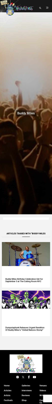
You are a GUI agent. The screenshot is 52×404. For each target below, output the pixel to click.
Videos (43, 390)
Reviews (26, 395)
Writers (43, 395)
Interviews (27, 390)
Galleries (26, 385)
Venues (43, 385)
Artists (7, 395)
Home (7, 385)
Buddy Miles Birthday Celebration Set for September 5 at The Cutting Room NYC (24, 280)
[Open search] (40, 8)
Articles (7, 390)
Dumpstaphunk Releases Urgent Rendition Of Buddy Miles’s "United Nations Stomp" (24, 328)
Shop (24, 400)
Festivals (8, 400)
